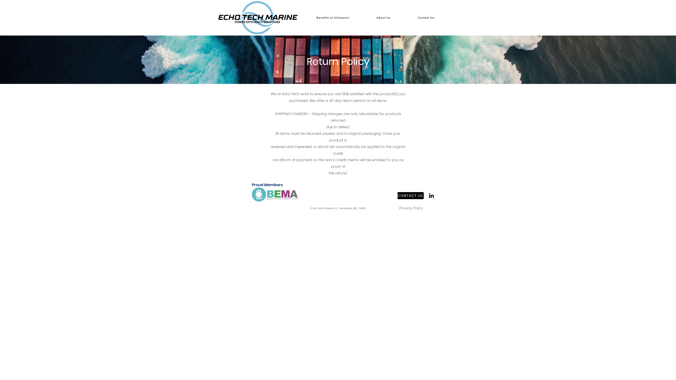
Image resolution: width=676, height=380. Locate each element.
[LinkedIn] (431, 195)
